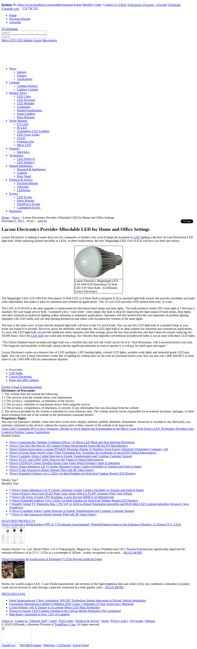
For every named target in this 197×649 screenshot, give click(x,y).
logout (78, 4)
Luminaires (24, 106)
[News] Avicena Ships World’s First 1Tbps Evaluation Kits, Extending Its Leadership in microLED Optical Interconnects (82, 452)
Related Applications (29, 110)
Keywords (136, 621)
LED (137, 237)
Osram (37, 40)
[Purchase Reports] (98, 45)
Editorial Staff (38, 621)
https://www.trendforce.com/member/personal (45, 4)
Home (13, 15)
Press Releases (26, 117)
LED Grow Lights (28, 134)
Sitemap (150, 621)
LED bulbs (16, 373)
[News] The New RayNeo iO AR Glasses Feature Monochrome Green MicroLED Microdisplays (68, 445)
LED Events (24, 197)
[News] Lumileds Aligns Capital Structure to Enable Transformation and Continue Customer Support (70, 456)
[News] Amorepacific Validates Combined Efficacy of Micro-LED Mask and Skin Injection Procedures (72, 442)
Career (53, 621)
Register (7, 4)
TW (30, 8)
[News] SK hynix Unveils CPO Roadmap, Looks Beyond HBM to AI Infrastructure (63, 497)
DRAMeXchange (30, 645)
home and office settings (24, 380)
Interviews (23, 152)
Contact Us (110, 4)
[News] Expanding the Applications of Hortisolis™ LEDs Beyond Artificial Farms (52, 559)
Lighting (14, 82)
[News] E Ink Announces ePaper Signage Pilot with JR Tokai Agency (51, 470)
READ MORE (133, 552)
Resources (15, 211)
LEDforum (23, 190)
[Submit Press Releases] (98, 55)
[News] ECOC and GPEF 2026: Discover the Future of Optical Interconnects (56, 459)
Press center (66, 621)
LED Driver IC (26, 159)
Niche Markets (18, 120)
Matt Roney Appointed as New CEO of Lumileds (39, 614)
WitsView (49, 645)
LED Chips (24, 96)
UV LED (22, 124)
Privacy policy (119, 621)
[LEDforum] (98, 61)
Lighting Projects (27, 86)
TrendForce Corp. (65, 624)
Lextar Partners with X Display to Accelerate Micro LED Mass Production (54, 607)
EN (35, 8)
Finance (22, 75)
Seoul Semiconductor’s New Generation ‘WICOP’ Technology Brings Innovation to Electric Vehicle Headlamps (77, 600)
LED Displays (25, 162)
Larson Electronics (20, 376)
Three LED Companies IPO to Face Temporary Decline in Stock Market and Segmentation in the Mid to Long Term (72, 428)
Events (13, 193)
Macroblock (49, 40)
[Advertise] (98, 50)
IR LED (22, 127)
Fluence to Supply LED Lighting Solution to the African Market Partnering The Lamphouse (65, 611)
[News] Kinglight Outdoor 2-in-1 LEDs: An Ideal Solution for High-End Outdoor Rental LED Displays (72, 473)
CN (25, 8)
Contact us (21, 621)
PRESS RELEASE (13, 594)
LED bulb (37, 335)
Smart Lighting (26, 113)
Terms (105, 621)
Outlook (22, 172)
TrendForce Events (28, 204)
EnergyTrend (81, 645)
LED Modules (25, 103)
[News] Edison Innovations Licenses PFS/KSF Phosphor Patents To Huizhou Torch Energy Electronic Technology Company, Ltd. (88, 449)
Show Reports (25, 200)
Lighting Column (27, 89)
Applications (24, 79)
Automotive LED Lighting (33, 131)
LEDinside (64, 645)
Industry (22, 72)
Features (14, 148)
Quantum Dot (25, 141)
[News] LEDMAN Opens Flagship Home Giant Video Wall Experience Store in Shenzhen (64, 463)
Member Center (91, 4)
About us (7, 621)
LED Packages (26, 100)
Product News (18, 93)
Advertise (15, 22)
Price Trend (24, 176)
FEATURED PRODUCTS (18, 521)
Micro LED (9, 40)
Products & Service (21, 179)
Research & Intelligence (31, 169)
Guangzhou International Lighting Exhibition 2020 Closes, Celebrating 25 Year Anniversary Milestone (71, 604)
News (12, 68)
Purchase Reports (19, 18)
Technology (16, 155)
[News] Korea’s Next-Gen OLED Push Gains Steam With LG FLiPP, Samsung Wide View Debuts (72, 493)
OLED (21, 138)
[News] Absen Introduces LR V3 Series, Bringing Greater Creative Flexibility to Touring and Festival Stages (75, 466)
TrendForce (9, 645)
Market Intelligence (21, 166)
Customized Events (28, 207)
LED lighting (25, 40)
